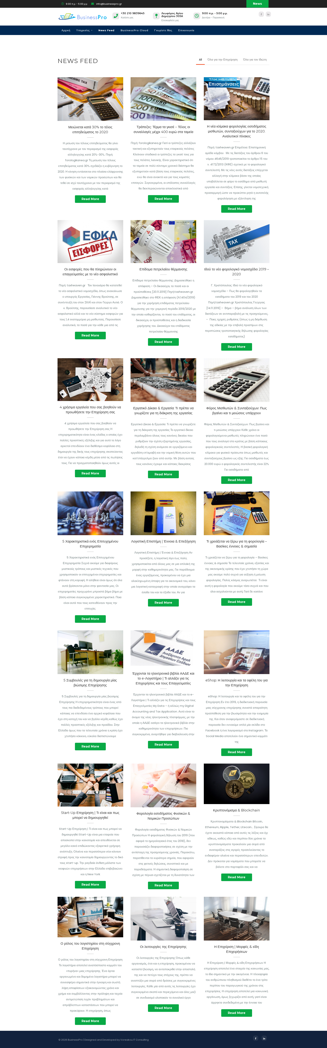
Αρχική (66, 30)
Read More (90, 199)
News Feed (106, 30)
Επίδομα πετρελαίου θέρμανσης (163, 239)
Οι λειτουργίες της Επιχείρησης (163, 917)
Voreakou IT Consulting (134, 1040)
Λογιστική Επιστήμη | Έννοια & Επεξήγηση (163, 541)
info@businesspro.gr (109, 4)
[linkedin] (268, 14)
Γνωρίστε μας (163, 30)
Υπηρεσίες (83, 30)
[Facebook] (261, 14)
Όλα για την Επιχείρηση (222, 60)
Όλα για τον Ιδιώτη (255, 60)
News (257, 3)
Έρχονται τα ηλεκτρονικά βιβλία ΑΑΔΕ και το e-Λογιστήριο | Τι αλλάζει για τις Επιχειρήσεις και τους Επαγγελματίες (163, 646)
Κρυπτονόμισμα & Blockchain (236, 782)
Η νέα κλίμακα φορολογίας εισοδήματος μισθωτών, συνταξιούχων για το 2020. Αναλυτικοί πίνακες (236, 96)
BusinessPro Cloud (134, 30)
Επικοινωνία (186, 30)
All (200, 60)
